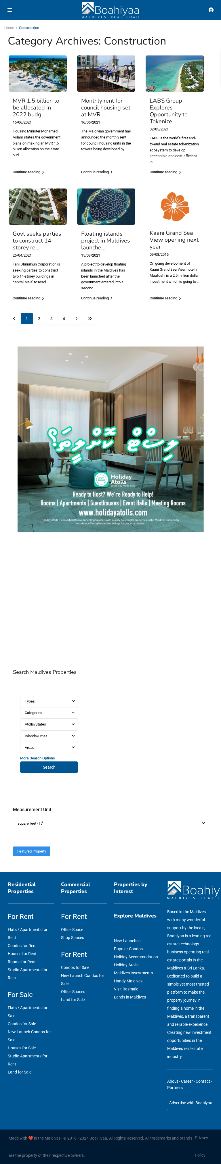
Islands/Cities (36, 736)
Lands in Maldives (130, 997)
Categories (33, 713)
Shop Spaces (72, 937)
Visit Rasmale (126, 989)
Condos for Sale (22, 1023)
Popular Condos (128, 948)
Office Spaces (73, 991)
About (172, 1081)
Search (49, 767)
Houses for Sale (22, 1048)
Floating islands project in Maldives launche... (105, 240)
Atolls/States (35, 724)
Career (187, 1081)
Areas (29, 747)
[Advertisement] (110, 602)
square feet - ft (30, 823)
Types (30, 701)
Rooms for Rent (22, 961)
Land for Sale (19, 1072)
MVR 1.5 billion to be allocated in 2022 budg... (36, 107)
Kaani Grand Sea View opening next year (174, 240)
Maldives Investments (133, 973)
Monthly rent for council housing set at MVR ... (105, 107)
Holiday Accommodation (136, 957)
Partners (175, 1087)
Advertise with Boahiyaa (190, 1102)
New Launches (127, 940)
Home (9, 28)
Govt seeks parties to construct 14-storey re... (37, 240)
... (21, 155)
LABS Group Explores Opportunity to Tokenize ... (169, 111)
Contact (203, 1081)
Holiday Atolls (126, 965)
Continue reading (26, 172)
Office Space (72, 929)
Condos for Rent (22, 945)
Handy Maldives (128, 981)
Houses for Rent (22, 953)
